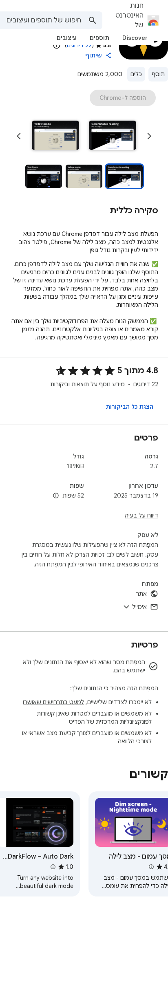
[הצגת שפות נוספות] (56, 496)
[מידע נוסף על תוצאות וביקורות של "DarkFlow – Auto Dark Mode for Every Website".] (52, 867)
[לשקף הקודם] (149, 136)
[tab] (135, 38)
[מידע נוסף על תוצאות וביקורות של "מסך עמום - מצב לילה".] (151, 867)
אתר (141, 593)
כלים (136, 74)
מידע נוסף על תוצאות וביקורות (87, 384)
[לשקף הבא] (19, 136)
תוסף (158, 74)
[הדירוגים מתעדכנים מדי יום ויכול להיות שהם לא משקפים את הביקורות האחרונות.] (57, 45)
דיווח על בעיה (141, 515)
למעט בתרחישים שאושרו (53, 702)
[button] (112, 136)
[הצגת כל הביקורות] (129, 406)
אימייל (139, 606)
